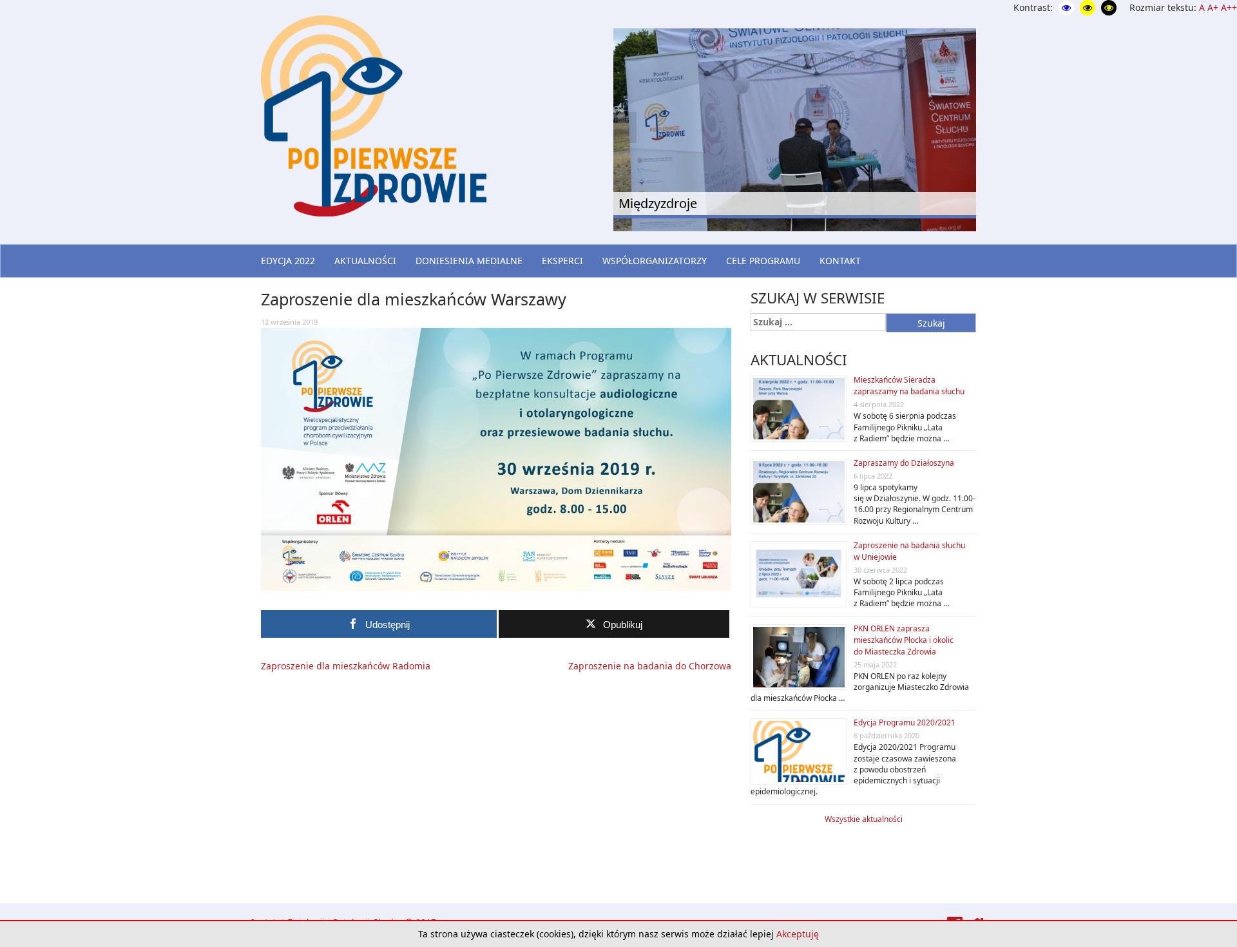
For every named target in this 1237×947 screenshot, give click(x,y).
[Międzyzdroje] (794, 128)
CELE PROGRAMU (763, 260)
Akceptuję (797, 934)
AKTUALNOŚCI (365, 260)
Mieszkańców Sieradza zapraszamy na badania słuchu (909, 385)
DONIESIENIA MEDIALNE (469, 260)
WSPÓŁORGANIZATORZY (654, 260)
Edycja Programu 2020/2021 (904, 722)
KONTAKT (840, 260)
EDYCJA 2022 (288, 260)
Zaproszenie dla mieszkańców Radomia (345, 666)
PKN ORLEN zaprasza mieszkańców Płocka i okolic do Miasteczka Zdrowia (904, 640)
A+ (1212, 7)
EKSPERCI (562, 260)
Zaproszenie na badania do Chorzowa (649, 666)
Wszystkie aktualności (864, 819)
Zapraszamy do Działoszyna (904, 462)
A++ (1229, 7)
